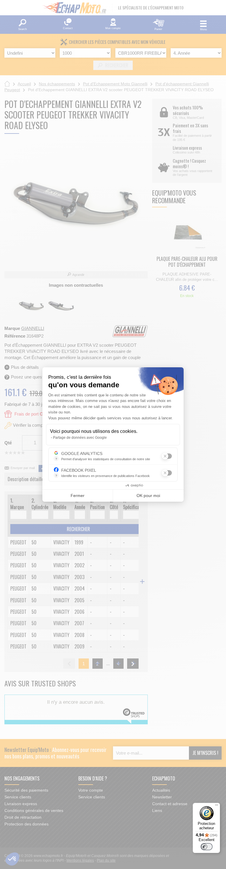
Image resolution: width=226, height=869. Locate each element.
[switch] (206, 846)
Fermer (77, 495)
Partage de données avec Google (80, 438)
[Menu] (216, 806)
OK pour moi (148, 495)
